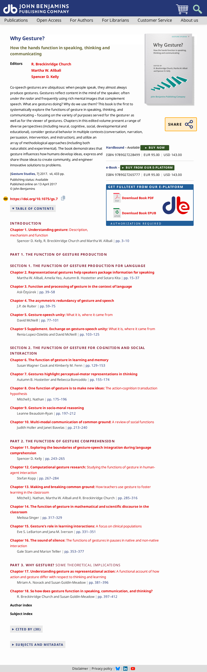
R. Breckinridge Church (51, 64)
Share (175, 124)
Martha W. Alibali (46, 70)
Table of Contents (35, 208)
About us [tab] (189, 20)
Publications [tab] (16, 20)
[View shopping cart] (182, 14)
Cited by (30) (28, 629)
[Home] (36, 6)
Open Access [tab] (49, 20)
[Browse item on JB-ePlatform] (176, 215)
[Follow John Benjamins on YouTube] (133, 668)
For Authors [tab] (81, 20)
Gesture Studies (23, 174)
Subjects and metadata (40, 644)
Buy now (157, 147)
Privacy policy (102, 668)
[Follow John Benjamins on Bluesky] (118, 668)
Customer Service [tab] (155, 20)
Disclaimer (80, 668)
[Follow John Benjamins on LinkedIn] (125, 668)
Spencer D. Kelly (45, 76)
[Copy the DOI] (62, 197)
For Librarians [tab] (115, 20)
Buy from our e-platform (149, 167)
